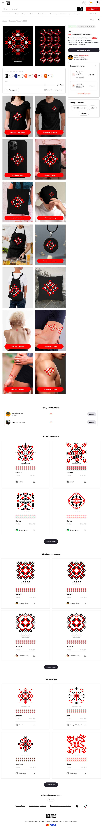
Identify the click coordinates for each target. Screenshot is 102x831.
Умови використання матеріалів (60, 806)
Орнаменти (12, 21)
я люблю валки (43, 14)
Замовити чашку (50, 175)
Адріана (19, 764)
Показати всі (51, 541)
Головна (4, 21)
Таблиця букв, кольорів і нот (54, 90)
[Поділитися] (97, 19)
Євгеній (70, 473)
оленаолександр (74, 14)
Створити (94, 9)
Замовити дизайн (17, 346)
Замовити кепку (50, 218)
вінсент (33, 14)
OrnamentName (49, 821)
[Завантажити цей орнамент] (34, 481)
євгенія (19, 473)
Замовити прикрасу (50, 261)
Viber (92, 108)
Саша (69, 764)
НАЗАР (19, 594)
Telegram (84, 113)
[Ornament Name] (8, 2)
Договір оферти (20, 806)
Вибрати (92, 74)
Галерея (91, 414)
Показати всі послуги (84, 93)
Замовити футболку (17, 132)
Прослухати (13, 90)
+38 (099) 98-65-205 (79, 108)
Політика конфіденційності (37, 806)
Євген (18, 521)
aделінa (25, 14)
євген (52, 799)
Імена (19, 21)
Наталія (19, 716)
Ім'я (69, 34)
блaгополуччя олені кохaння (58, 14)
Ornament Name (84, 55)
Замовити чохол (17, 175)
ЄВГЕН (25, 21)
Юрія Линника (73, 821)
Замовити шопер (18, 218)
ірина (17, 14)
